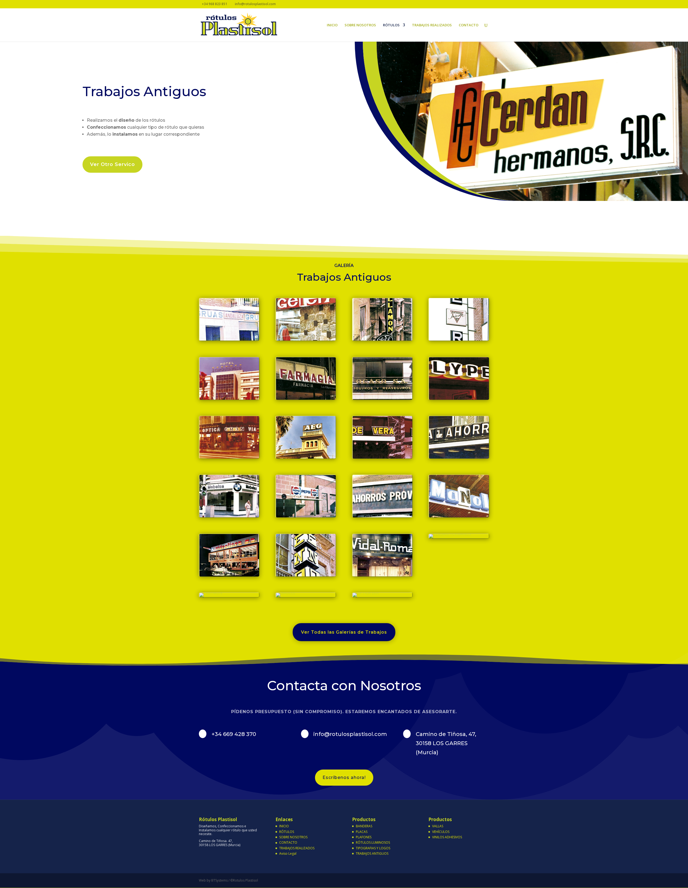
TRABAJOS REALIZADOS (432, 25)
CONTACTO (468, 25)
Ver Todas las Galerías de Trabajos (344, 632)
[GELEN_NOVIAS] (306, 339)
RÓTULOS (391, 25)
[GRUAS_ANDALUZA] (229, 339)
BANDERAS (364, 826)
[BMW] (229, 515)
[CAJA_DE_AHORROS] (459, 457)
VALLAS (437, 826)
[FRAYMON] (210, 592)
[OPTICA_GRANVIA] (229, 457)
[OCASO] (382, 398)
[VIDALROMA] (382, 574)
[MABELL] (285, 592)
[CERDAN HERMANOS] (450, 533)
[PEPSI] (306, 515)
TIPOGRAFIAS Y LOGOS (373, 848)
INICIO (332, 25)
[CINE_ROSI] (459, 339)
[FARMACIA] (306, 398)
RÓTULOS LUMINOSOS (373, 842)
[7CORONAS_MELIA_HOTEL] (229, 398)
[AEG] (306, 457)
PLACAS (361, 831)
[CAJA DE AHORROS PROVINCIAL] (382, 515)
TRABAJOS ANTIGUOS (372, 853)
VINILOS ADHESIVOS (447, 837)
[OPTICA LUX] (366, 592)
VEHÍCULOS (440, 831)
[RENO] (306, 574)
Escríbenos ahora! (344, 777)
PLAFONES (363, 837)
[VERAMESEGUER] (382, 457)
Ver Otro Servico (112, 164)
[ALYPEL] (459, 398)
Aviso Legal (287, 853)
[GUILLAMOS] (382, 339)
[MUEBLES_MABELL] (229, 574)
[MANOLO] (459, 515)
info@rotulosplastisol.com (350, 734)
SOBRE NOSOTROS (360, 25)
